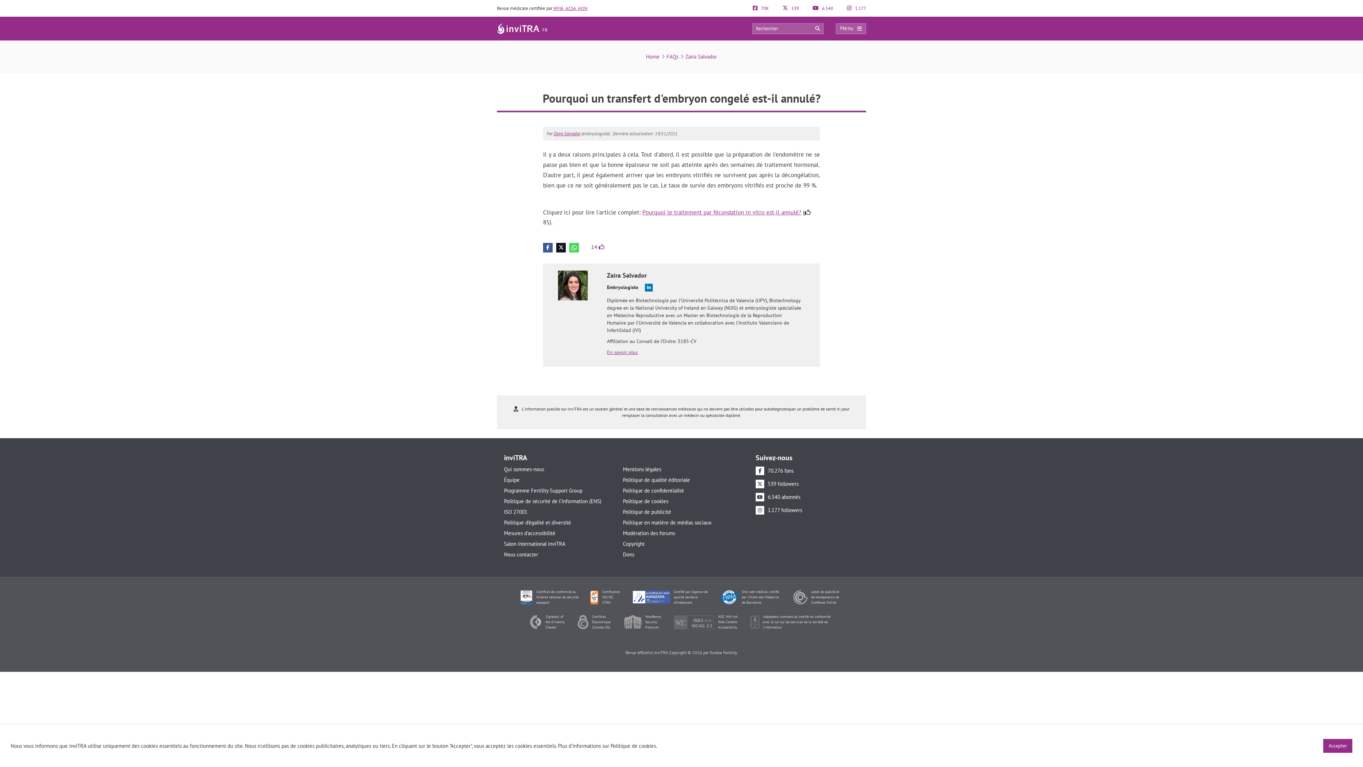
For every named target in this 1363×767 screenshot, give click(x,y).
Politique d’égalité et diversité (537, 522)
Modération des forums (649, 533)
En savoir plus (622, 352)
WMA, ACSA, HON (570, 8)
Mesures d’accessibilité (529, 533)
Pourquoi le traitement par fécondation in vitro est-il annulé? (721, 212)
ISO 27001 (515, 512)
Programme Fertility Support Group (543, 490)
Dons (628, 554)
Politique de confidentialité (653, 490)
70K (764, 8)
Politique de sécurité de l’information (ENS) (552, 501)
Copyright (634, 543)
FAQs (672, 56)
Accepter (1338, 745)
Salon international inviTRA (534, 543)
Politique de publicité (647, 512)
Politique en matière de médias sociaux (667, 522)
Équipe (512, 480)
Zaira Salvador (701, 56)
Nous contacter (521, 554)
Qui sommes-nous (524, 469)
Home (652, 56)
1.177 (860, 8)
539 (794, 8)
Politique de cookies (645, 501)
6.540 (827, 8)
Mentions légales (642, 469)
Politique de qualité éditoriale (656, 480)
